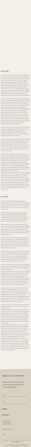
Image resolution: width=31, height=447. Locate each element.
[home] (23, 3)
